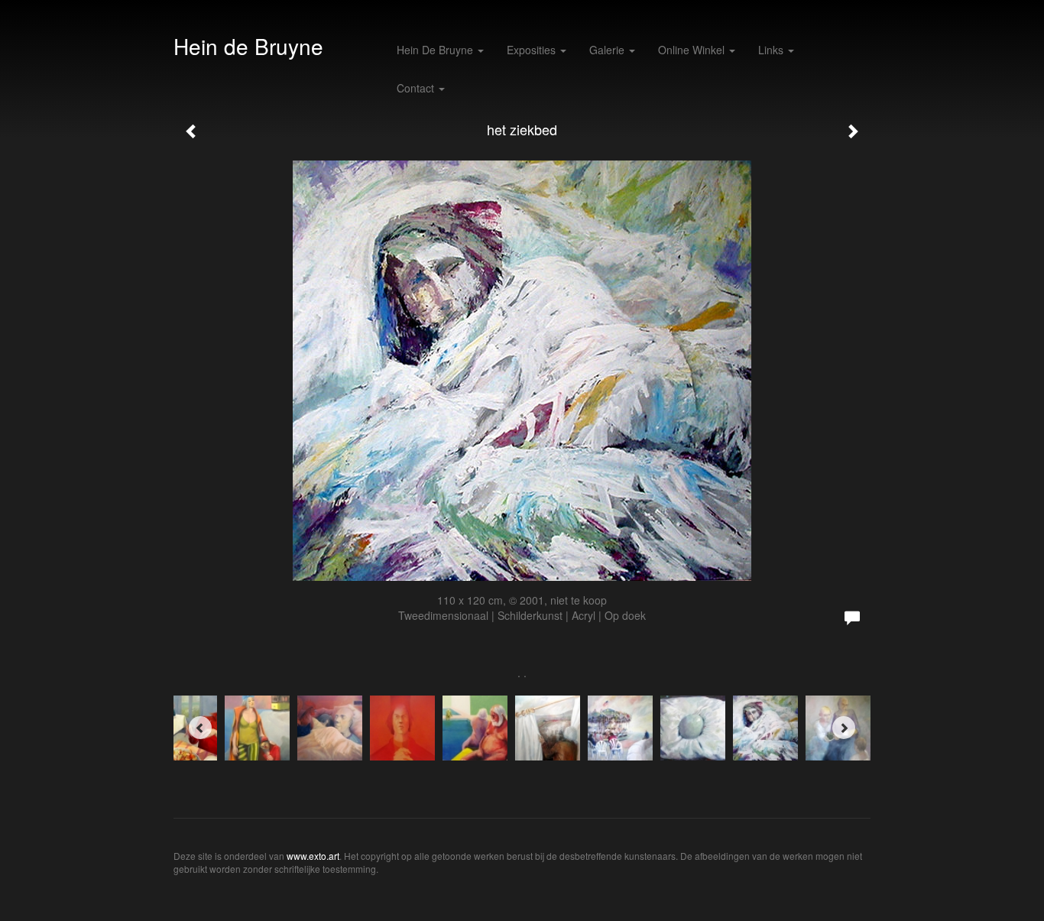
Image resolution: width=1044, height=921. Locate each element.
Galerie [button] (608, 49)
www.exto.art (313, 855)
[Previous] (200, 727)
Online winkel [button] (693, 49)
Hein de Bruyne (248, 46)
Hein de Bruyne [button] (436, 49)
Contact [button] (417, 88)
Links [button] (772, 49)
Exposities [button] (533, 49)
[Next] (843, 727)
